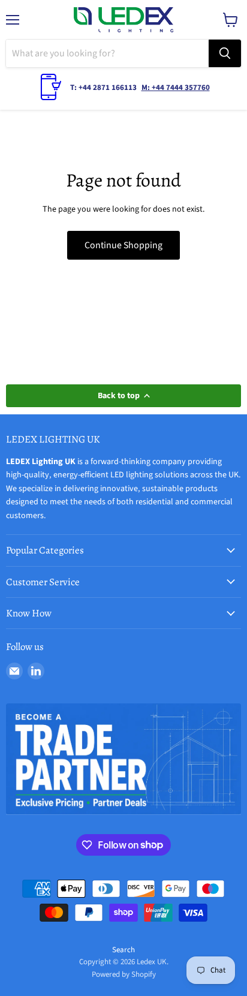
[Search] (225, 53)
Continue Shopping (123, 245)
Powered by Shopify (124, 974)
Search (123, 949)
